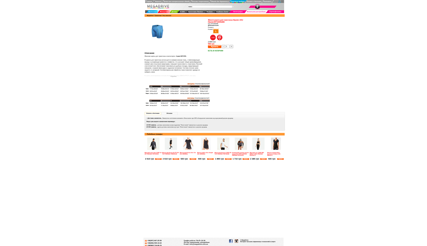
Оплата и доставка (254, 1)
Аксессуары (238, 11)
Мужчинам (152, 12)
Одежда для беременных (220, 1)
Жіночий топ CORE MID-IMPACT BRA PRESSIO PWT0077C (257, 154)
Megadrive (150, 15)
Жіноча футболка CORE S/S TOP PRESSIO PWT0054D (223, 153)
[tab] (153, 113)
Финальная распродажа (256, 11)
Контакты (267, 1)
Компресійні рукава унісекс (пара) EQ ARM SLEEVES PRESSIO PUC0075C (240, 154)
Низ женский (167, 15)
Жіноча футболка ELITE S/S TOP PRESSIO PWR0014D (170, 153)
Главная (149, 1)
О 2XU (182, 12)
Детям (174, 12)
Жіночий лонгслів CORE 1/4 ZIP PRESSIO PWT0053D (153, 153)
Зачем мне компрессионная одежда (177, 1)
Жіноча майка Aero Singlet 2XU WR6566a (205, 153)
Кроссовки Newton (195, 12)
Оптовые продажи (238, 1)
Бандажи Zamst (222, 12)
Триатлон (158, 15)
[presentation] (153, 113)
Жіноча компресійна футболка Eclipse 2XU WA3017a (273, 154)
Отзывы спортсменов (200, 1)
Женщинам (164, 12)
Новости (158, 1)
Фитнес (209, 12)
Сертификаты (275, 11)
